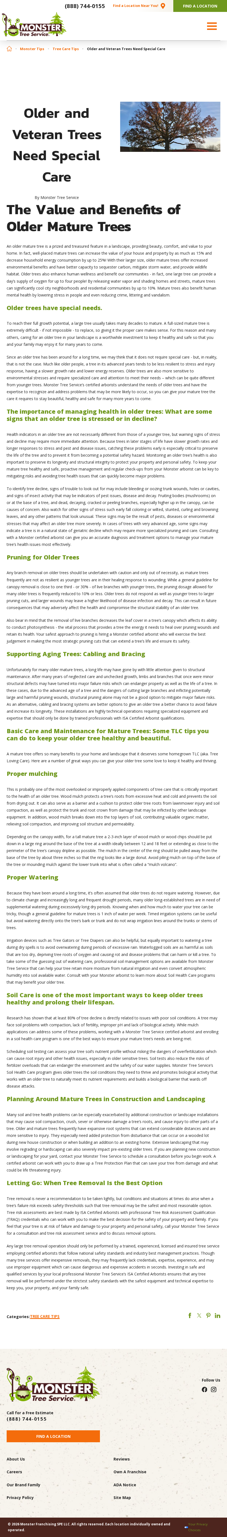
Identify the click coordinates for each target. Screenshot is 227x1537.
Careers (14, 1471)
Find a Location (53, 1436)
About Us (16, 1459)
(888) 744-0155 (85, 6)
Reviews (122, 1459)
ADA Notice (125, 1484)
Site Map (122, 1497)
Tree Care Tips (66, 49)
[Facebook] (204, 1389)
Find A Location (200, 6)
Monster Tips (32, 49)
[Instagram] (213, 1389)
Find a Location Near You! (135, 5)
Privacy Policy (20, 1497)
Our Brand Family (23, 1484)
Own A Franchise (130, 1471)
